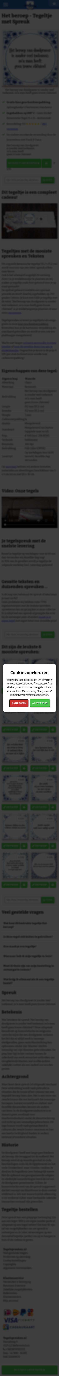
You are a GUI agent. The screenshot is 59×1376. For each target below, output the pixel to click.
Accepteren (40, 703)
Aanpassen (18, 703)
